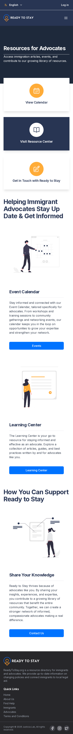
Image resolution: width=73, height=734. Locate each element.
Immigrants (10, 707)
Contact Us (36, 633)
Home (7, 694)
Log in (65, 4)
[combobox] (16, 5)
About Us (9, 699)
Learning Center (36, 470)
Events (36, 346)
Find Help (9, 703)
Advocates (10, 711)
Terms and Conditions (16, 716)
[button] (36, 94)
